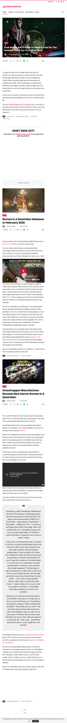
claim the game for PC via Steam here (21, 104)
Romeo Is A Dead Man (10, 244)
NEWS (4, 12)
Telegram (18, 134)
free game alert (10, 116)
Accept (35, 721)
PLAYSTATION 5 (19, 12)
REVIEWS (11, 12)
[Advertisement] (23, 66)
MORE (37, 12)
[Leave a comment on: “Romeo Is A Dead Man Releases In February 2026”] (42, 229)
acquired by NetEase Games (34, 635)
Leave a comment (24, 182)
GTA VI (8, 297)
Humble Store (34, 116)
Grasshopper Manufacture (22, 116)
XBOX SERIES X (29, 12)
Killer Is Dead (6, 118)
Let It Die (22, 430)
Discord (25, 134)
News (6, 43)
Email (32, 134)
